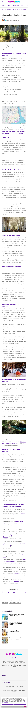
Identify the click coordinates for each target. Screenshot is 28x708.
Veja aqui (16, 573)
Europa (4, 679)
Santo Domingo (6, 11)
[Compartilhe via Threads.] (14, 592)
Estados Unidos (6, 682)
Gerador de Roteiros (6, 5)
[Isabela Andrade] (3, 20)
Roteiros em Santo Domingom (15, 602)
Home (3, 9)
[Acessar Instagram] (12, 658)
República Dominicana (21, 9)
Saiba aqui (16, 581)
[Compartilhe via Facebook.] (8, 592)
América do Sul (15, 5)
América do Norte (10, 9)
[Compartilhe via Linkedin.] (25, 592)
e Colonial (14, 131)
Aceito (14, 704)
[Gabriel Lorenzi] (4, 20)
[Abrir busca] (25, 2)
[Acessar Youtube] (15, 658)
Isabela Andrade (9, 20)
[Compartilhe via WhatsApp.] (2, 592)
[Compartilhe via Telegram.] (20, 592)
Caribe (26, 5)
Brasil (22, 5)
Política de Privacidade (10, 686)
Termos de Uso (20, 686)
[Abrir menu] (2, 1)
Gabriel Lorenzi (16, 20)
